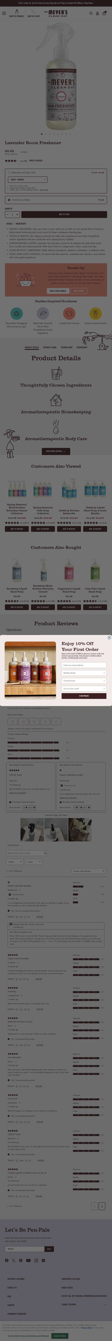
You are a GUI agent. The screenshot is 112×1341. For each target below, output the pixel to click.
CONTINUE (84, 696)
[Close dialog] (109, 637)
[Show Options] (104, 673)
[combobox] (83, 673)
